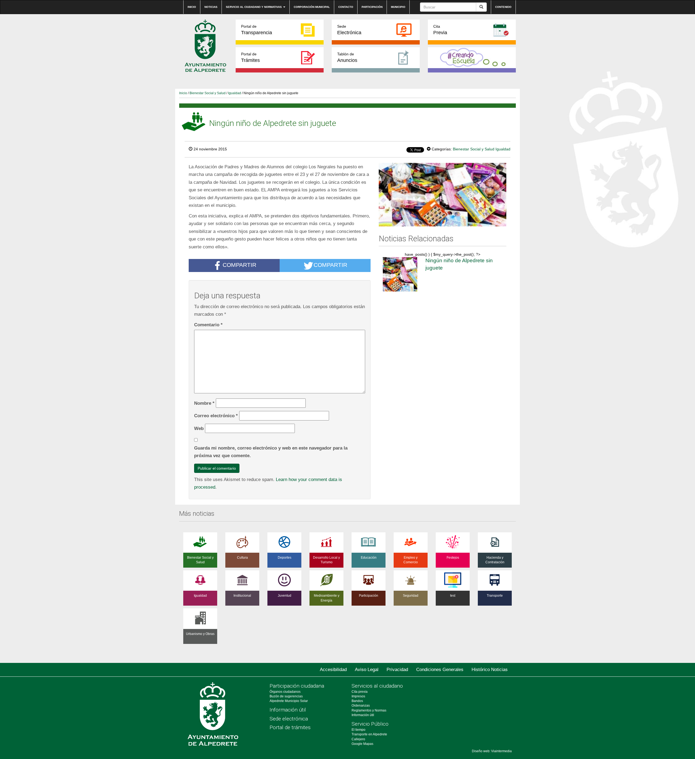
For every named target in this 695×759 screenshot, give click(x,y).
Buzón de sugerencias (286, 696)
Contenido (503, 6)
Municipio (398, 6)
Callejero (358, 739)
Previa (440, 29)
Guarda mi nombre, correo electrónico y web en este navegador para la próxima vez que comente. (271, 451)
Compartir (239, 265)
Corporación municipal (312, 6)
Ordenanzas (361, 705)
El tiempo (358, 730)
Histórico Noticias (490, 669)
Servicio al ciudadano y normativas (254, 6)
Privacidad (397, 669)
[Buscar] (481, 7)
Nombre (204, 403)
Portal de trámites (290, 727)
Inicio (192, 6)
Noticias (210, 6)
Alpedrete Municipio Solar (289, 701)
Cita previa (360, 692)
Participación (372, 6)
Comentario (208, 324)
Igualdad (234, 93)
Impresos (358, 696)
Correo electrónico (216, 415)
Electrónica (349, 29)
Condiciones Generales (439, 669)
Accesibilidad (333, 669)
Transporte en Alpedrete (369, 734)
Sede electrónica (289, 719)
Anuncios (347, 57)
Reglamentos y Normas (369, 710)
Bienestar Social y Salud (207, 93)
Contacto (345, 6)
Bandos (357, 701)
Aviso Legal (366, 669)
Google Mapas (362, 744)
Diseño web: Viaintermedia (492, 751)
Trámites (250, 57)
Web (199, 428)
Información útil (288, 710)
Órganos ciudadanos (285, 692)
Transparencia (256, 29)
